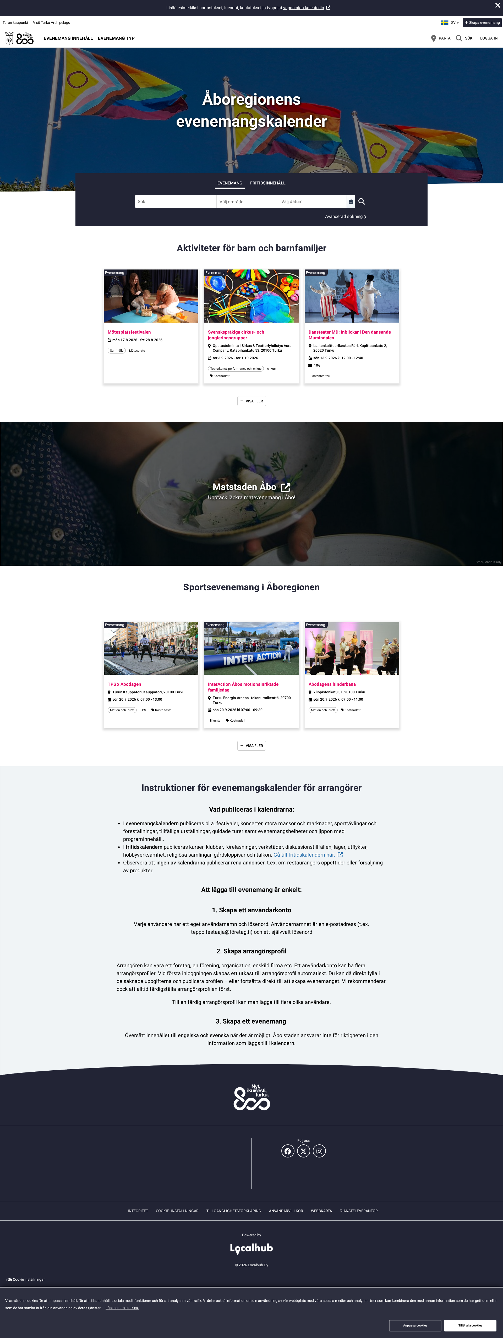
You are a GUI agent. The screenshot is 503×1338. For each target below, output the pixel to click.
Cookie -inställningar (177, 1211)
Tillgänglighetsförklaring (233, 1211)
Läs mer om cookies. (122, 1308)
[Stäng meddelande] (498, 5)
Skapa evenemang (484, 22)
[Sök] (361, 201)
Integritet (138, 1211)
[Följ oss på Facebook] (287, 1150)
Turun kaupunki (15, 22)
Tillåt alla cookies (470, 1325)
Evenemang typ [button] (116, 38)
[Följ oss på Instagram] (319, 1150)
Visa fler (254, 401)
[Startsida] (19, 38)
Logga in (489, 38)
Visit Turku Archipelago (51, 22)
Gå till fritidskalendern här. (304, 855)
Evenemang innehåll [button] (68, 38)
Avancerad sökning (344, 216)
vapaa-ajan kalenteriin (303, 7)
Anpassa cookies (415, 1325)
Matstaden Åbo (244, 487)
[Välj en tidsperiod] (351, 201)
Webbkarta (321, 1211)
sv (455, 21)
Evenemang (229, 183)
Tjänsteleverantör (359, 1211)
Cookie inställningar (29, 1279)
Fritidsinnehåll (268, 183)
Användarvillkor (286, 1211)
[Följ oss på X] (303, 1150)
